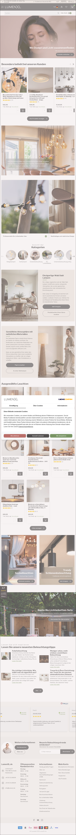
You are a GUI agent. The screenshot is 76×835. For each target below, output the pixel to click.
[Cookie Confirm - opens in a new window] (65, 399)
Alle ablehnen (14, 436)
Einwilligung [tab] (13, 405)
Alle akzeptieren (61, 436)
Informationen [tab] (62, 405)
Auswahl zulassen (38, 436)
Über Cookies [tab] (38, 405)
